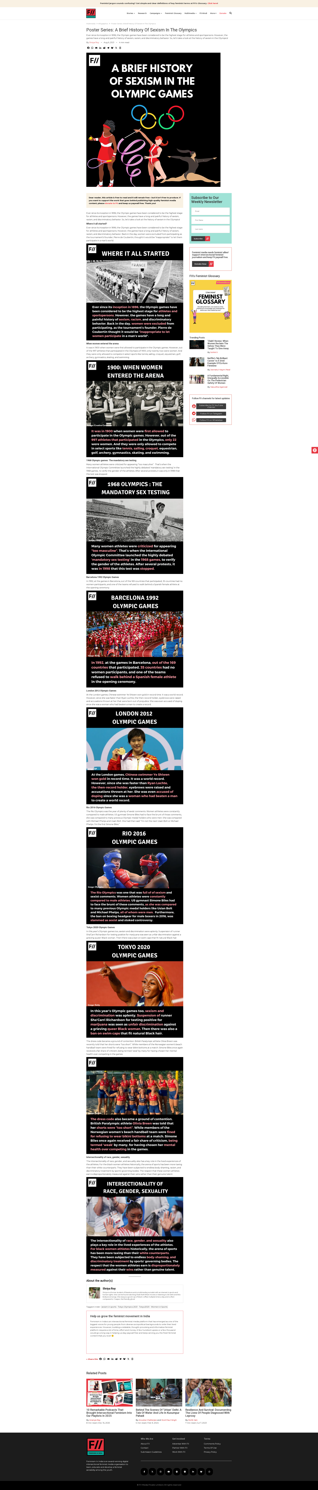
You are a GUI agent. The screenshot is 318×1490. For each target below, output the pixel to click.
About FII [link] (145, 1444)
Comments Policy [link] (212, 1444)
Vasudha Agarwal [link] (218, 387)
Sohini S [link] (214, 352)
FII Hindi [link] (203, 13)
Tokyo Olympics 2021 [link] (128, 1307)
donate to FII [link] (111, 203)
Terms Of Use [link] (210, 1448)
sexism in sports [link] (108, 1307)
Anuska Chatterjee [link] (148, 1420)
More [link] (212, 13)
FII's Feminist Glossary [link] (204, 276)
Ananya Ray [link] (94, 1420)
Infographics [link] (103, 24)
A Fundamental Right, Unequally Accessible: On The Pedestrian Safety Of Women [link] (218, 379)
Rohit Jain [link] (193, 1420)
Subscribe (198, 239)
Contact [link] (144, 1448)
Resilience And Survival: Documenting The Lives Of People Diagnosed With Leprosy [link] (208, 1412)
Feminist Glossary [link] (173, 13)
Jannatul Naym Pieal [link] (220, 369)
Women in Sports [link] (159, 1307)
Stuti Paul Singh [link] (169, 1420)
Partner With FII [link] (179, 1448)
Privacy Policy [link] (210, 1452)
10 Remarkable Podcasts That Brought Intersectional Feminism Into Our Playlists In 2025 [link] (109, 1412)
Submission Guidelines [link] (151, 1452)
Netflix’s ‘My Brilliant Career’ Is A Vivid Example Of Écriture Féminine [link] (217, 362)
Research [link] (142, 13)
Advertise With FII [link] (180, 1444)
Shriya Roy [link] (94, 42)
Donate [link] (222, 13)
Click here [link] (212, 3)
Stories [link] (130, 13)
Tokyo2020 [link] (144, 1307)
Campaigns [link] (155, 13)
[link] (315, 450)
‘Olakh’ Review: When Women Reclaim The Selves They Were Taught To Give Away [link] (218, 345)
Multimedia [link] (190, 13)
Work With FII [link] (178, 1452)
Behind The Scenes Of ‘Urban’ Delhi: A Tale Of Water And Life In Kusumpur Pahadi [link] (158, 1412)
